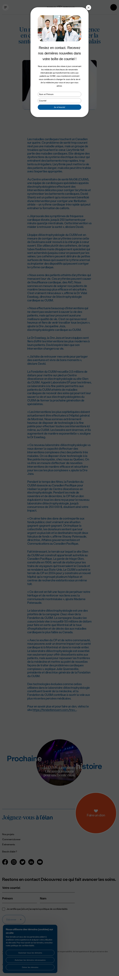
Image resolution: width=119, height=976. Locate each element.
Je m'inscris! (59, 107)
